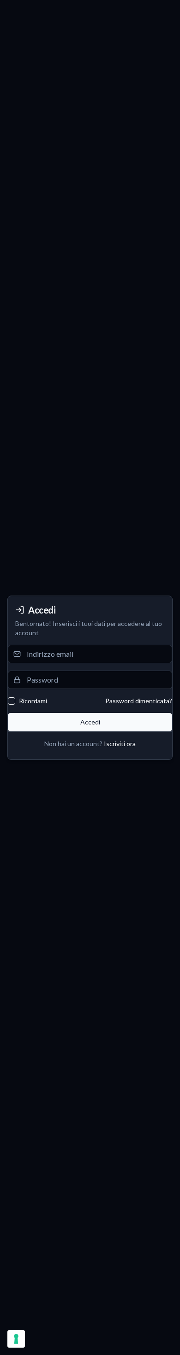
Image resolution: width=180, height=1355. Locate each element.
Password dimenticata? (138, 701)
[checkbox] (11, 701)
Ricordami (33, 701)
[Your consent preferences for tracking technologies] (16, 1339)
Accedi (90, 722)
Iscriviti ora (120, 743)
